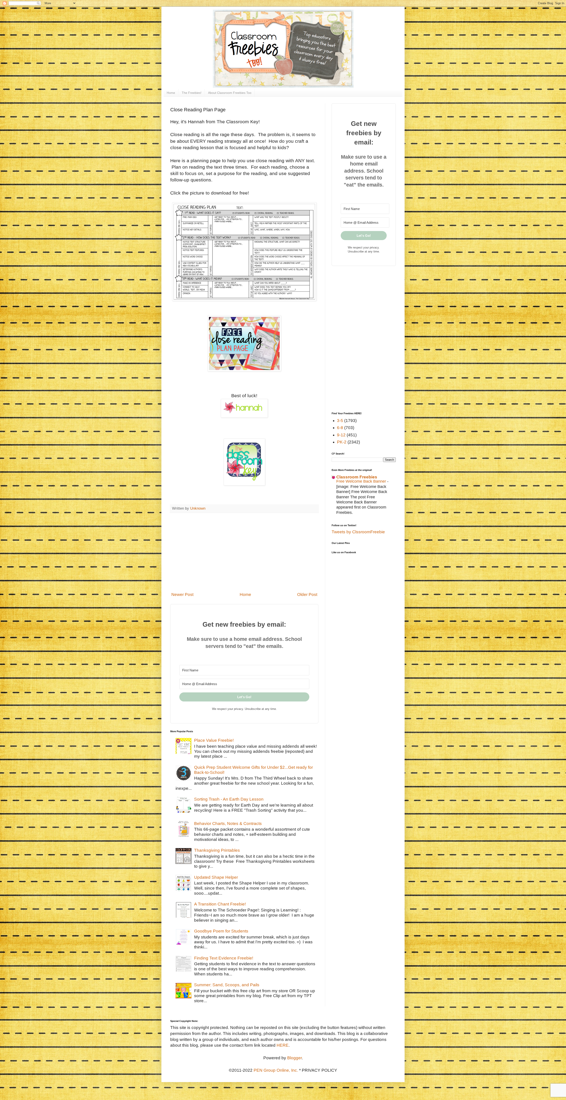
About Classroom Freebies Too (229, 92)
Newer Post (182, 594)
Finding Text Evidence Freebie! (223, 958)
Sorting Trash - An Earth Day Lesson (229, 799)
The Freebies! (191, 92)
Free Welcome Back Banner (361, 481)
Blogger (294, 1058)
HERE (283, 1045)
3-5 (340, 420)
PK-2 (341, 442)
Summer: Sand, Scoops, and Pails (226, 984)
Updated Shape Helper (216, 877)
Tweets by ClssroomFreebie (358, 532)
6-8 (340, 427)
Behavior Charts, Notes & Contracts (228, 823)
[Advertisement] (244, 552)
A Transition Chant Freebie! (220, 904)
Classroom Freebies (356, 477)
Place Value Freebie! (214, 740)
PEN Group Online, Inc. (276, 1070)
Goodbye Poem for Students (221, 931)
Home (171, 92)
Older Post (307, 594)
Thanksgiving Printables (217, 850)
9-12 (341, 435)
